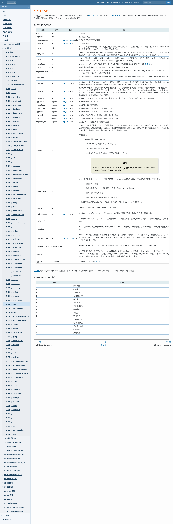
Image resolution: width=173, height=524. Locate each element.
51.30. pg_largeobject (14, 170)
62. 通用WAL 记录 (10, 479)
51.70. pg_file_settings (14, 333)
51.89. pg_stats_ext (13, 410)
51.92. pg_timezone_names (16, 422)
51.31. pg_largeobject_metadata (18, 174)
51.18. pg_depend (12, 121)
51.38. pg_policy (11, 203)
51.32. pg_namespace (14, 178)
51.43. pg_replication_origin (16, 223)
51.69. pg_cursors (12, 329)
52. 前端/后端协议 (10, 438)
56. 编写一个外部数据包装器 (14, 455)
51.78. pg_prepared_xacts (15, 365)
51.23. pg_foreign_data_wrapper (18, 142)
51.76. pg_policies (12, 357)
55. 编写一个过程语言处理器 (14, 450)
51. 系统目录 (8, 48)
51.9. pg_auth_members (15, 85)
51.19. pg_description (14, 125)
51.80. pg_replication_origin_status (18, 373)
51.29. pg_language (13, 166)
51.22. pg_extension (13, 138)
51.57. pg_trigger (12, 280)
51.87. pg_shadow (12, 402)
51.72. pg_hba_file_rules (14, 341)
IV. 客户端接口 (7, 28)
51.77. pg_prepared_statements (17, 361)
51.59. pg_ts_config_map (15, 288)
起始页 (103, 345)
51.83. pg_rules (11, 385)
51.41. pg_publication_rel (15, 215)
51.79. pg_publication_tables (16, 369)
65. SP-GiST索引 (9, 491)
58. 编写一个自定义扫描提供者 (14, 463)
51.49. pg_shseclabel (13, 247)
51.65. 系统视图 (11, 312)
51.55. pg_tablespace (13, 272)
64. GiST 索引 (8, 487)
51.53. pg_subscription (14, 264)
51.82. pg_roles (11, 381)
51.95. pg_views (11, 434)
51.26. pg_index (11, 154)
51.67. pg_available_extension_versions (18, 320)
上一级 (103, 342)
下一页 (168, 342)
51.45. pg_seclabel (12, 231)
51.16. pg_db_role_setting (15, 113)
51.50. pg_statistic (12, 251)
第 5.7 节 (97, 261)
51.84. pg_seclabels (13, 389)
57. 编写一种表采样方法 (12, 459)
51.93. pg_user (11, 426)
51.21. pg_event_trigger (14, 133)
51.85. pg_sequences (13, 393)
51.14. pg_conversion (13, 105)
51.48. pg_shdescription (14, 243)
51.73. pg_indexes (12, 345)
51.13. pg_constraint (13, 101)
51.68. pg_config (12, 324)
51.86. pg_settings (12, 398)
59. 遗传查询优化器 (10, 467)
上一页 (38, 342)
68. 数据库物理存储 (10, 503)
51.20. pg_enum (11, 129)
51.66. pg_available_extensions (17, 316)
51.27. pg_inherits (12, 158)
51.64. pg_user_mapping (15, 308)
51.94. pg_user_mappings (15, 430)
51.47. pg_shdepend (13, 239)
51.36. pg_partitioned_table (16, 194)
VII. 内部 (5, 40)
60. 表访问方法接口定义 (12, 471)
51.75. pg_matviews (13, 353)
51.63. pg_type (11, 304)
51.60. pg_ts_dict (12, 292)
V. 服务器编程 (7, 32)
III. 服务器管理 (7, 24)
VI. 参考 (5, 36)
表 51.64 (148, 64)
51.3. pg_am (10, 60)
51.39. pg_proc (11, 207)
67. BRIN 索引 (9, 499)
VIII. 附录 (6, 515)
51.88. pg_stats (11, 406)
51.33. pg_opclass (12, 182)
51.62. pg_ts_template (14, 300)
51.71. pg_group (11, 337)
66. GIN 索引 (8, 495)
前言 (4, 12)
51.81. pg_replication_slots (15, 377)
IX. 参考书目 (7, 520)
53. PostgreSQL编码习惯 (12, 442)
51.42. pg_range (11, 219)
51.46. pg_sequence (13, 235)
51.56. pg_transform (13, 276)
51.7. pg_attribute (12, 77)
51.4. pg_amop (11, 64)
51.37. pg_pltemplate (13, 198)
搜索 (168, 2)
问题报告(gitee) (115, 2)
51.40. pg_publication (14, 211)
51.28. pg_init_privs (13, 162)
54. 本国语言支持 (10, 446)
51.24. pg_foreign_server (15, 146)
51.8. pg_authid (11, 81)
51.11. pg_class (11, 93)
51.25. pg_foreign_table (14, 150)
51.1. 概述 (9, 52)
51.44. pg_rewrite (12, 227)
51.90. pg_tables (12, 414)
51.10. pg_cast (11, 89)
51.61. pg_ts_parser (13, 296)
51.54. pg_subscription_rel (15, 268)
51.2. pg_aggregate (13, 56)
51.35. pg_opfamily (13, 190)
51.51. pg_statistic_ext (14, 255)
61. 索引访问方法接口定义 (13, 475)
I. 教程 (5, 16)
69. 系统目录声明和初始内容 (14, 507)
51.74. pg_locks (11, 349)
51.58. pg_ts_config (13, 284)
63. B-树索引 (8, 483)
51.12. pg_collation (13, 97)
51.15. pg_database (13, 109)
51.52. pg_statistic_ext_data (16, 260)
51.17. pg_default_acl (13, 117)
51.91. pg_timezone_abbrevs (16, 418)
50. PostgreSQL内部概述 (12, 44)
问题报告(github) (127, 2)
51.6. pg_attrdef (12, 73)
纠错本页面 (137, 2)
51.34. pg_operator (13, 186)
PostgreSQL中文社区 (103, 2)
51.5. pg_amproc (12, 69)
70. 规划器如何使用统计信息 (14, 511)
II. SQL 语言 (7, 20)
